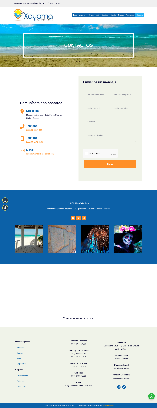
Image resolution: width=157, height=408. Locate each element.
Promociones (130, 15)
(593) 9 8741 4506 (78, 344)
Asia (97, 15)
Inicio (75, 15)
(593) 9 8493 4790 (52, 3)
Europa (91, 15)
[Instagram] (119, 387)
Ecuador (113, 15)
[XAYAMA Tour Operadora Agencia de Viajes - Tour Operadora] (33, 15)
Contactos (140, 15)
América (82, 15)
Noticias (121, 15)
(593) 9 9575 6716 (78, 366)
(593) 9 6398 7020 (78, 376)
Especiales (105, 15)
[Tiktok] (124, 387)
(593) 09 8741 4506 (34, 142)
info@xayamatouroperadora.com (40, 154)
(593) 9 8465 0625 (78, 357)
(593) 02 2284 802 (34, 130)
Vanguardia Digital (108, 405)
